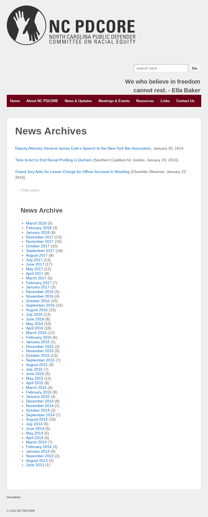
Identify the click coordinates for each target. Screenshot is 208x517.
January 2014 (38, 451)
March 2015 (36, 387)
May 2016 (34, 323)
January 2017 (38, 287)
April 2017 (34, 273)
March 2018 (36, 223)
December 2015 (40, 346)
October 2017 (38, 246)
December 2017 (40, 237)
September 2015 (40, 360)
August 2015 (37, 364)
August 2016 (37, 310)
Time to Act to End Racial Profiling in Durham (53, 160)
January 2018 (38, 232)
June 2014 (35, 428)
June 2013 (35, 465)
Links (165, 101)
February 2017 (38, 282)
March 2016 (36, 332)
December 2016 (40, 291)
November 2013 (40, 456)
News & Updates (78, 101)
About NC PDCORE (42, 101)
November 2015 (40, 351)
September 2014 (40, 415)
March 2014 (36, 442)
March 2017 (36, 278)
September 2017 (40, 250)
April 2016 (34, 328)
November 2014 (40, 405)
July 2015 (34, 369)
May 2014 (34, 433)
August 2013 (37, 460)
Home (15, 101)
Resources (145, 101)
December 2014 (40, 401)
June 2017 (35, 264)
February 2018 (38, 228)
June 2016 (35, 319)
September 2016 (40, 305)
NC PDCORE (25, 510)
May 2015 (34, 378)
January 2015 (38, 396)
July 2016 (34, 314)
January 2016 (38, 342)
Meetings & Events (114, 101)
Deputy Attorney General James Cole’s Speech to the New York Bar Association (83, 148)
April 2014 (34, 438)
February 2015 (38, 392)
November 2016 (40, 296)
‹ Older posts (29, 190)
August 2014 (37, 419)
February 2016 (38, 337)
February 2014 (38, 447)
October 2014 (38, 410)
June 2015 (35, 373)
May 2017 (34, 269)
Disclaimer (14, 497)
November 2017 (40, 241)
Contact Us (185, 101)
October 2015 (38, 355)
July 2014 (34, 424)
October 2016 (38, 301)
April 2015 (34, 383)
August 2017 (37, 255)
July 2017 (34, 260)
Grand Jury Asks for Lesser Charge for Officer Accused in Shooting (72, 171)
